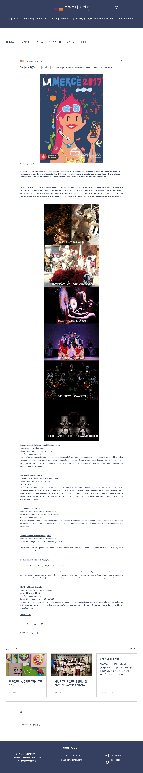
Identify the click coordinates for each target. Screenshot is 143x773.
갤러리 (83, 42)
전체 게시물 (11, 42)
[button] (35, 19)
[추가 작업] (121, 61)
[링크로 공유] (41, 624)
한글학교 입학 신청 (109, 658)
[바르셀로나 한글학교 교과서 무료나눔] (26, 665)
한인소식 (39, 42)
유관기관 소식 (55, 42)
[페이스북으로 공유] (21, 624)
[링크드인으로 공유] (35, 624)
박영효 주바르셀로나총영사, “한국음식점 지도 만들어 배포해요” (71, 683)
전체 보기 (133, 648)
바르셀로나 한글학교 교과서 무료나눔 (25, 683)
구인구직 (70, 42)
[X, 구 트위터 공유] (28, 624)
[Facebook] (107, 762)
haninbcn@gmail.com (71, 759)
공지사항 (26, 42)
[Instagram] (116, 8)
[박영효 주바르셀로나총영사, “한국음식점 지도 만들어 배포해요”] (71, 665)
